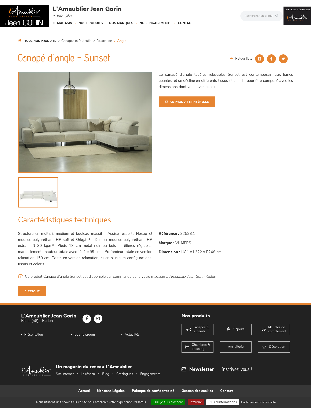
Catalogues (124, 374)
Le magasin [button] (62, 23)
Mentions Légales (111, 391)
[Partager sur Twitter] (283, 58)
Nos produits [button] (90, 23)
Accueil (84, 391)
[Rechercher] (278, 16)
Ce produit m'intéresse (189, 101)
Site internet (65, 374)
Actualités (132, 334)
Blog (105, 374)
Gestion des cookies (197, 391)
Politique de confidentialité (153, 391)
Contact (185, 23)
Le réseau (88, 374)
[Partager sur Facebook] (271, 58)
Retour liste (243, 58)
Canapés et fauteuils (76, 41)
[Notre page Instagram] (98, 319)
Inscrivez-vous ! (237, 369)
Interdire (196, 402)
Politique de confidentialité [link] (258, 402)
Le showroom (84, 334)
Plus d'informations (222, 402)
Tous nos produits (40, 41)
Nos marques (121, 23)
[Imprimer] (259, 58)
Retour (34, 291)
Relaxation (104, 41)
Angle (121, 41)
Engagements (150, 374)
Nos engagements (156, 23)
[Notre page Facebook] (87, 319)
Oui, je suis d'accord (168, 402)
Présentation (33, 334)
